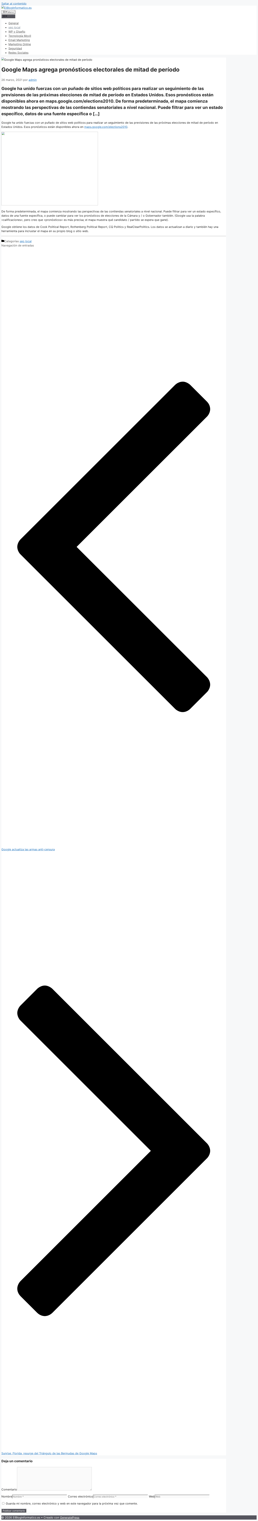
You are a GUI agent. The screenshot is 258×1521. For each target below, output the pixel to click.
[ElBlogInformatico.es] (16, 7)
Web (152, 1496)
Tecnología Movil (19, 36)
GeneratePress (69, 1517)
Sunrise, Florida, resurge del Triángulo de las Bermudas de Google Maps (49, 1453)
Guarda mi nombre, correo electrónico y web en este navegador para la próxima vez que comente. (72, 1503)
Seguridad (15, 48)
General (13, 23)
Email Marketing (19, 40)
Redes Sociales (18, 52)
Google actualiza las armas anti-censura (28, 849)
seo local (14, 27)
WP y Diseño (16, 31)
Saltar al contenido (14, 3)
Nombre (6, 1496)
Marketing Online (19, 44)
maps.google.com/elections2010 (105, 127)
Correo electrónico (80, 1496)
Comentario (9, 1489)
